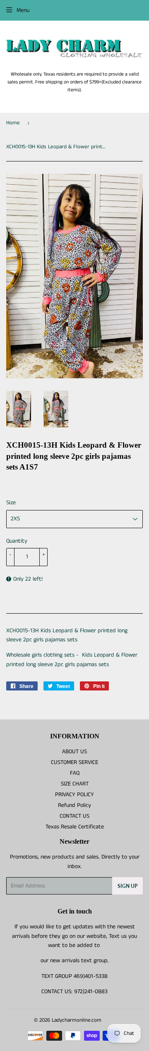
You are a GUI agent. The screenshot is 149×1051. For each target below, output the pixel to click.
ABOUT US (74, 751)
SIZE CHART (75, 784)
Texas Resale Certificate (75, 827)
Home (13, 123)
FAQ (74, 773)
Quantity (16, 541)
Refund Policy (74, 805)
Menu (23, 10)
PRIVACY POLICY (74, 794)
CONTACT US (74, 816)
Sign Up (127, 886)
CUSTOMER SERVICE (74, 762)
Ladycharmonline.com (76, 1020)
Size (11, 502)
